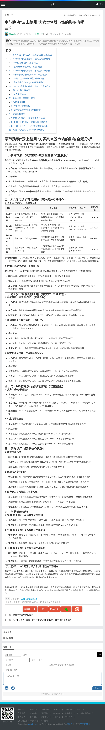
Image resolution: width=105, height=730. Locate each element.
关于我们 (21, 709)
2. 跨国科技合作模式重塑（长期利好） (28, 78)
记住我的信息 (11, 670)
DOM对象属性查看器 (26, 721)
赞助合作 (68, 709)
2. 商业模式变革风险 (20, 106)
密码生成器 (89, 713)
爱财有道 (87, 15)
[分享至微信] (66, 609)
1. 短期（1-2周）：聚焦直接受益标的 (28, 118)
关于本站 (21, 713)
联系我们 (21, 717)
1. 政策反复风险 (18, 102)
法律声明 (33, 709)
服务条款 (33, 713)
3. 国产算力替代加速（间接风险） (26, 110)
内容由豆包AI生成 (29, 599)
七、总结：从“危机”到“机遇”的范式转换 (26, 130)
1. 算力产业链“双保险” (21, 90)
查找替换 (80, 713)
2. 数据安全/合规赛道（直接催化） (27, 66)
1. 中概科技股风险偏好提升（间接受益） (29, 74)
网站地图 (45, 709)
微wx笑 (12, 34)
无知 (52, 4)
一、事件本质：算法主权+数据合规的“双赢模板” (30, 54)
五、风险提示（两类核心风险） (23, 98)
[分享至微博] (77, 609)
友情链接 (56, 709)
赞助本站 (68, 713)
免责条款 (33, 717)
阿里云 (69, 724)
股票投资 (96, 15)
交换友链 (56, 717)
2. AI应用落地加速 (19, 94)
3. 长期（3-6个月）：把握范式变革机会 (29, 126)
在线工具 (80, 709)
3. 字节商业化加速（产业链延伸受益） (28, 82)
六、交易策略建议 (17, 114)
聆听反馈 (45, 717)
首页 (80, 15)
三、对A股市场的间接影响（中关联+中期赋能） (30, 70)
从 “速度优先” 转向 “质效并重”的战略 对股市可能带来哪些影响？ (42, 620)
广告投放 (68, 717)
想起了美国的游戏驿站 (23, 615)
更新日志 (45, 713)
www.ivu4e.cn (33, 724)
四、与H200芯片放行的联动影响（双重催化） (30, 86)
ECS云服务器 (85, 724)
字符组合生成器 (41, 721)
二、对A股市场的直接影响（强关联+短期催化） (30, 58)
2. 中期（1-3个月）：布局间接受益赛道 (29, 122)
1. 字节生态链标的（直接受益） (25, 62)
